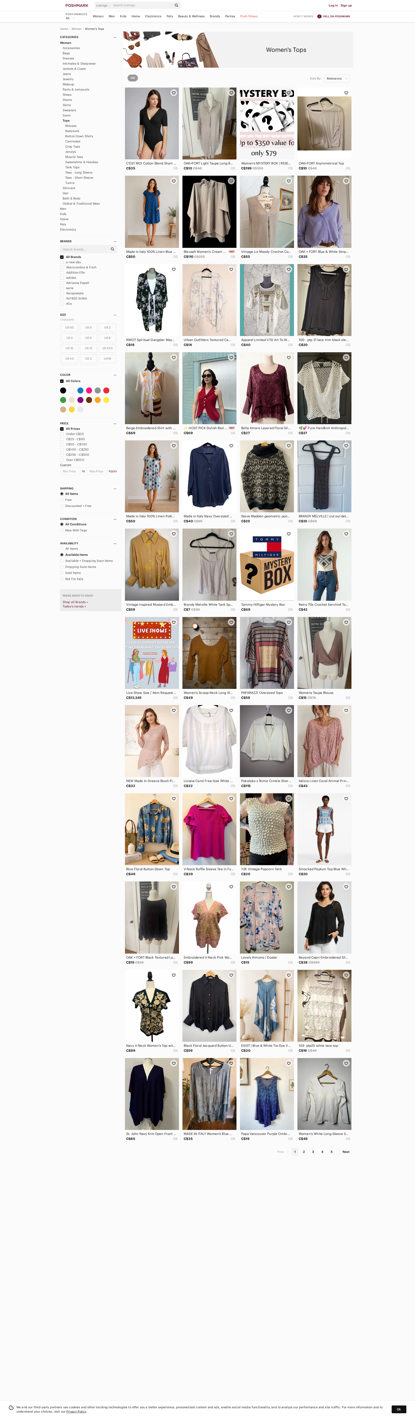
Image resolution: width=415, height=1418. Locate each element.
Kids (123, 16)
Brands (215, 16)
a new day (73, 262)
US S (88, 358)
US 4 (70, 338)
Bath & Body (72, 198)
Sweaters (69, 110)
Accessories (71, 48)
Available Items (76, 555)
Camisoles (72, 141)
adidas (70, 278)
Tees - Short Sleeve (79, 178)
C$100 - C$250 (77, 449)
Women (98, 16)
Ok (399, 1409)
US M (107, 358)
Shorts (67, 100)
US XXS (107, 348)
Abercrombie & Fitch (80, 267)
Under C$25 (75, 434)
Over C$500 (75, 460)
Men (112, 16)
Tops (66, 121)
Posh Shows (249, 16)
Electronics (153, 16)
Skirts (67, 105)
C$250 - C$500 (77, 455)
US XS (69, 358)
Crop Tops (72, 146)
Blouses (71, 126)
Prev (280, 1152)
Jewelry (68, 79)
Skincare (69, 188)
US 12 (88, 348)
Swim (67, 115)
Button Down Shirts (79, 136)
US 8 (107, 338)
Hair (66, 193)
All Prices (73, 429)
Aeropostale (74, 293)
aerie (69, 288)
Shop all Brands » (75, 602)
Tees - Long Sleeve (79, 172)
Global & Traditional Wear (81, 204)
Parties (230, 16)
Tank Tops (72, 167)
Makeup (68, 84)
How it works (303, 16)
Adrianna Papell (77, 283)
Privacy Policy (76, 1411)
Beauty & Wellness (191, 16)
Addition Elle (75, 272)
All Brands (73, 257)
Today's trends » (74, 606)
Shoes (67, 95)
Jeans (67, 74)
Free (68, 500)
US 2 (107, 327)
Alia (68, 304)
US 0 (88, 327)
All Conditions (75, 524)
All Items (71, 494)
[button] (104, 5)
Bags (66, 53)
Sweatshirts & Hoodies (81, 162)
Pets (170, 16)
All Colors (73, 381)
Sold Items (73, 573)
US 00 (69, 327)
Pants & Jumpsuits (76, 89)
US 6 (88, 338)
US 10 (69, 348)
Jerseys (70, 152)
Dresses (68, 58)
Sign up (346, 5)
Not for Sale (74, 579)
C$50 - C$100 (76, 444)
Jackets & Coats (74, 69)
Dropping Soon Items (80, 567)
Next (346, 1152)
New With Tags (76, 530)
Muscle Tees (74, 157)
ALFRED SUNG (76, 298)
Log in (333, 5)
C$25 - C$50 (75, 439)
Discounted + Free (78, 506)
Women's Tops (94, 29)
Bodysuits (72, 131)
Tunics (70, 183)
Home (136, 16)
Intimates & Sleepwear (79, 63)
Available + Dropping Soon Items (89, 561)
